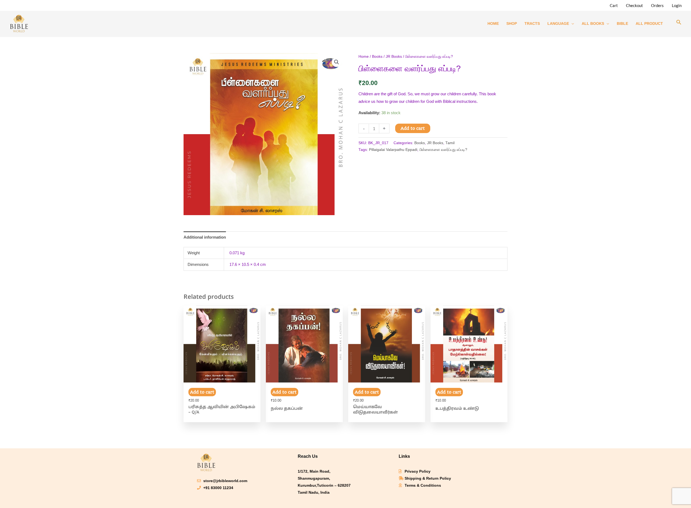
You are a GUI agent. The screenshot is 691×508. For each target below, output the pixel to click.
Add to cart (413, 128)
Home (363, 57)
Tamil (450, 143)
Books (377, 57)
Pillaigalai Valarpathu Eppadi (393, 150)
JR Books (394, 57)
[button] (679, 23)
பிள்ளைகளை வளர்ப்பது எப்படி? (443, 150)
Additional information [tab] (205, 237)
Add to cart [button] (202, 392)
